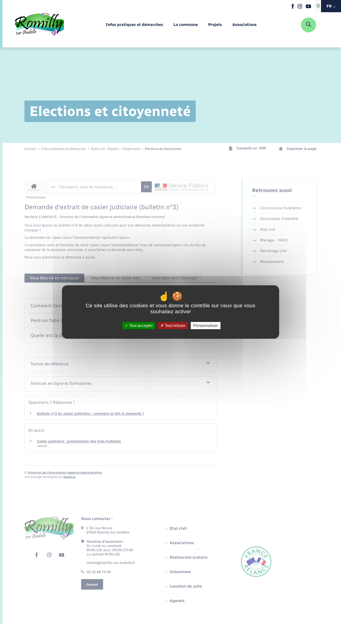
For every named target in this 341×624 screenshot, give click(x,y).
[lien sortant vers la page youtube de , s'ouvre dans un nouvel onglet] (308, 7)
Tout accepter (140, 325)
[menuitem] (134, 24)
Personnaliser (205, 325)
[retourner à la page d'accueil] (39, 24)
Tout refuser (174, 325)
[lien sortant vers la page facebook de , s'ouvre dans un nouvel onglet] (293, 7)
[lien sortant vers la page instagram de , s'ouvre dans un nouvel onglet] (300, 7)
